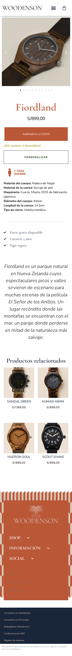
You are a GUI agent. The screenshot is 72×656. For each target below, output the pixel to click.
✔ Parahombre (20, 172)
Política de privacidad (19, 581)
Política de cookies (17, 590)
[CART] (64, 8)
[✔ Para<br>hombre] (10, 172)
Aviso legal (14, 573)
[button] (53, 8)
